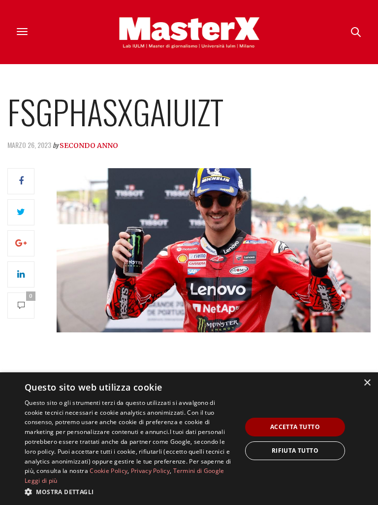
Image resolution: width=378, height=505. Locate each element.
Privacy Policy (150, 471)
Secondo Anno (89, 145)
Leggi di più (41, 480)
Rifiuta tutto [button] (295, 450)
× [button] (367, 383)
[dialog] (189, 438)
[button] (130, 492)
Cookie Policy (108, 471)
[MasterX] (189, 32)
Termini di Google (198, 471)
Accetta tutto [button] (295, 427)
